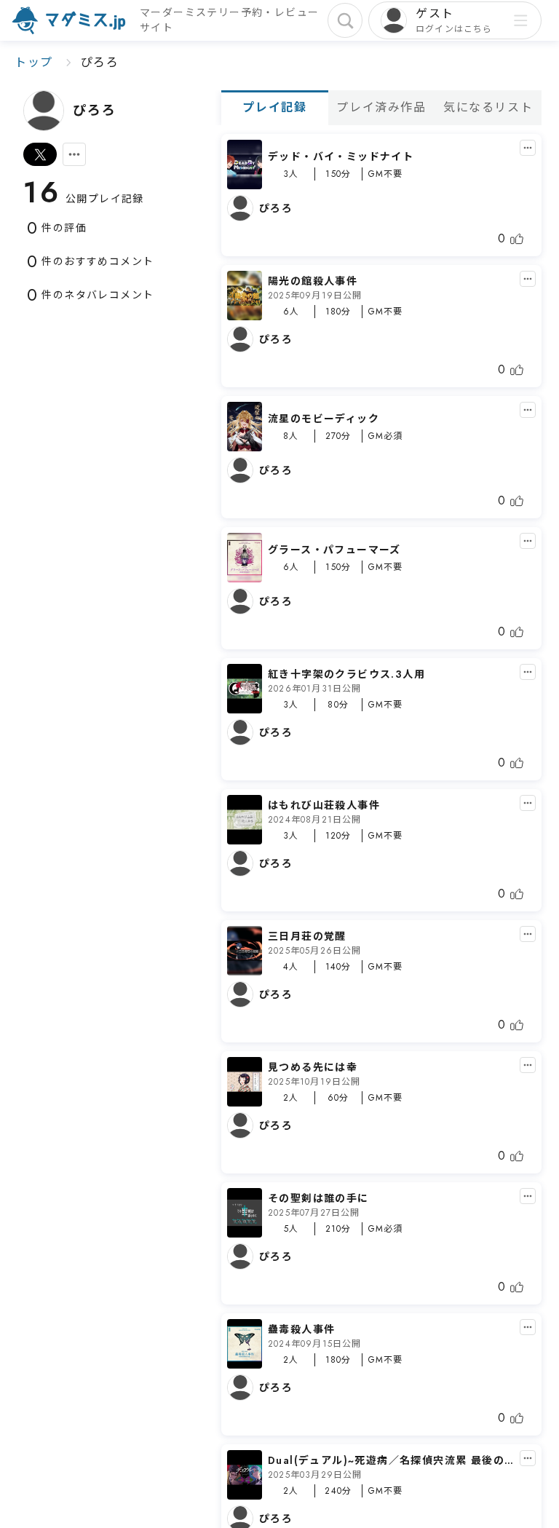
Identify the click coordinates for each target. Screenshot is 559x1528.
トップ (34, 62)
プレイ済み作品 (381, 107)
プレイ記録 (274, 107)
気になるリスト (488, 107)
